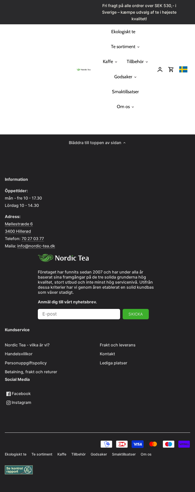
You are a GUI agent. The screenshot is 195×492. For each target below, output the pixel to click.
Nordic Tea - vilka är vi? (27, 344)
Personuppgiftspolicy (26, 362)
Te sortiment (41, 454)
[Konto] (160, 69)
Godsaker (99, 454)
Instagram (21, 402)
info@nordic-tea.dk (36, 245)
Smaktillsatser (124, 454)
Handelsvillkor (18, 353)
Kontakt (107, 353)
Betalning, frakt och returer (31, 371)
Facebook (21, 393)
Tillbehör (78, 454)
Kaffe (61, 454)
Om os (146, 454)
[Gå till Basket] (171, 69)
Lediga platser (113, 362)
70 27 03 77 (33, 238)
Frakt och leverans (118, 344)
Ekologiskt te (15, 454)
